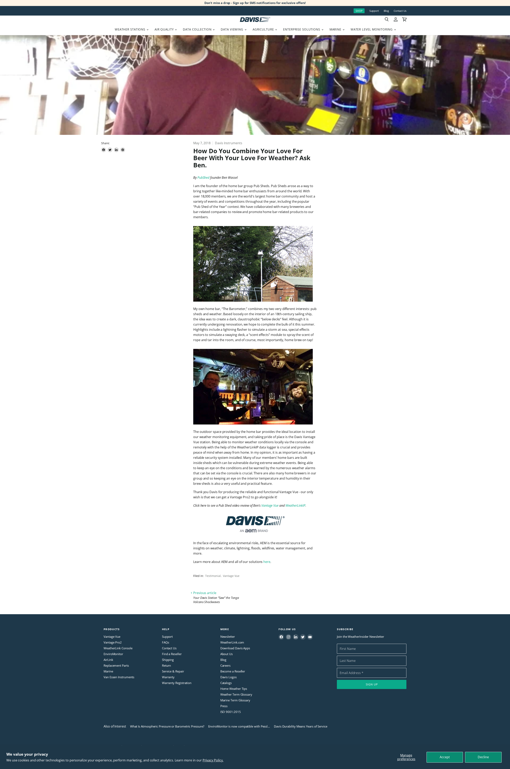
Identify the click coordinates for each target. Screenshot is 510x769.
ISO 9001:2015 (230, 712)
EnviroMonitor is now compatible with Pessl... (239, 726)
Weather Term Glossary (236, 694)
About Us (226, 654)
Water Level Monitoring (372, 29)
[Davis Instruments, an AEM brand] (255, 524)
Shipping (168, 660)
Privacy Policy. (213, 760)
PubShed (203, 177)
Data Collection (197, 29)
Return (166, 665)
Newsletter (227, 637)
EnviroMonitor (113, 654)
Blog (386, 10)
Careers (225, 665)
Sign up (372, 684)
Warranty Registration (176, 683)
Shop (359, 11)
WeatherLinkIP (295, 505)
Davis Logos (228, 677)
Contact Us (400, 10)
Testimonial (213, 576)
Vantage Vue (270, 505)
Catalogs (226, 683)
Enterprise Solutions (302, 29)
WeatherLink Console (118, 648)
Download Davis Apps (235, 648)
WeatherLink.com (232, 642)
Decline (483, 757)
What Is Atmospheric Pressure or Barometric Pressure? (167, 726)
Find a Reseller (172, 654)
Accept (445, 757)
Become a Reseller (232, 671)
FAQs (165, 642)
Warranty (168, 677)
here (266, 562)
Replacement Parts (116, 665)
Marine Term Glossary (235, 700)
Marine (336, 29)
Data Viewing (232, 29)
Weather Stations (130, 29)
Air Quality (165, 29)
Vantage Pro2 (113, 642)
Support (374, 10)
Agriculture (264, 29)
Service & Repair (173, 671)
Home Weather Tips (233, 689)
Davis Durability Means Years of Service (300, 726)
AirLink (108, 660)
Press (224, 706)
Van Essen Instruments (119, 677)
